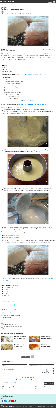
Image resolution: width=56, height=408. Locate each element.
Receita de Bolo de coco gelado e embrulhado (20, 337)
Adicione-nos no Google (49, 49)
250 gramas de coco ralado (12, 94)
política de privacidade (12, 382)
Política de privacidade (41, 406)
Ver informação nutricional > (28, 101)
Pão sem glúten (34, 305)
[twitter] (6, 401)
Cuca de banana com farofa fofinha (11, 329)
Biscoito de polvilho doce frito (9, 324)
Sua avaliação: (19, 380)
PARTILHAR (50, 2)
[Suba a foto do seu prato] (32, 356)
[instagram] (9, 401)
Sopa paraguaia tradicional (9, 320)
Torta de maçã (10, 305)
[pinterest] (14, 401)
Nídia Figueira (8, 13)
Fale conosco (25, 406)
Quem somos (18, 406)
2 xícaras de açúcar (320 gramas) (13, 84)
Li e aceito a (9, 382)
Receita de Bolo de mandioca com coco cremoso (46, 338)
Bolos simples (12, 5)
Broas (47, 305)
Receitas (2, 5)
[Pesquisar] (54, 2)
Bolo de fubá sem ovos (8, 317)
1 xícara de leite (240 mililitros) (12, 88)
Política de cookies (50, 406)
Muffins (42, 305)
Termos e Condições (32, 406)
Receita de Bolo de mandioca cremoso (46, 345)
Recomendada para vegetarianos (33, 75)
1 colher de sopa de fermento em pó (14, 96)
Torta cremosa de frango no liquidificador (12, 327)
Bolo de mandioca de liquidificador (11, 235)
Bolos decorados (19, 305)
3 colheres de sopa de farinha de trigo (14, 82)
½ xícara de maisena (10, 90)
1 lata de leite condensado (11, 99)
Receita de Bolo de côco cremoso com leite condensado (31, 104)
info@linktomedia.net (32, 390)
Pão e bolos (7, 5)
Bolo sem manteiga (7, 313)
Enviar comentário (48, 383)
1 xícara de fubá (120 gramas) (12, 86)
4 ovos (7, 80)
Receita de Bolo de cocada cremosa (19, 345)
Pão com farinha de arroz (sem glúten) (11, 315)
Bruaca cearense (6, 322)
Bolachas (27, 305)
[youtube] (11, 401)
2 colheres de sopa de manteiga (13, 92)
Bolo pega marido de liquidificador (11, 237)
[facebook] (3, 401)
